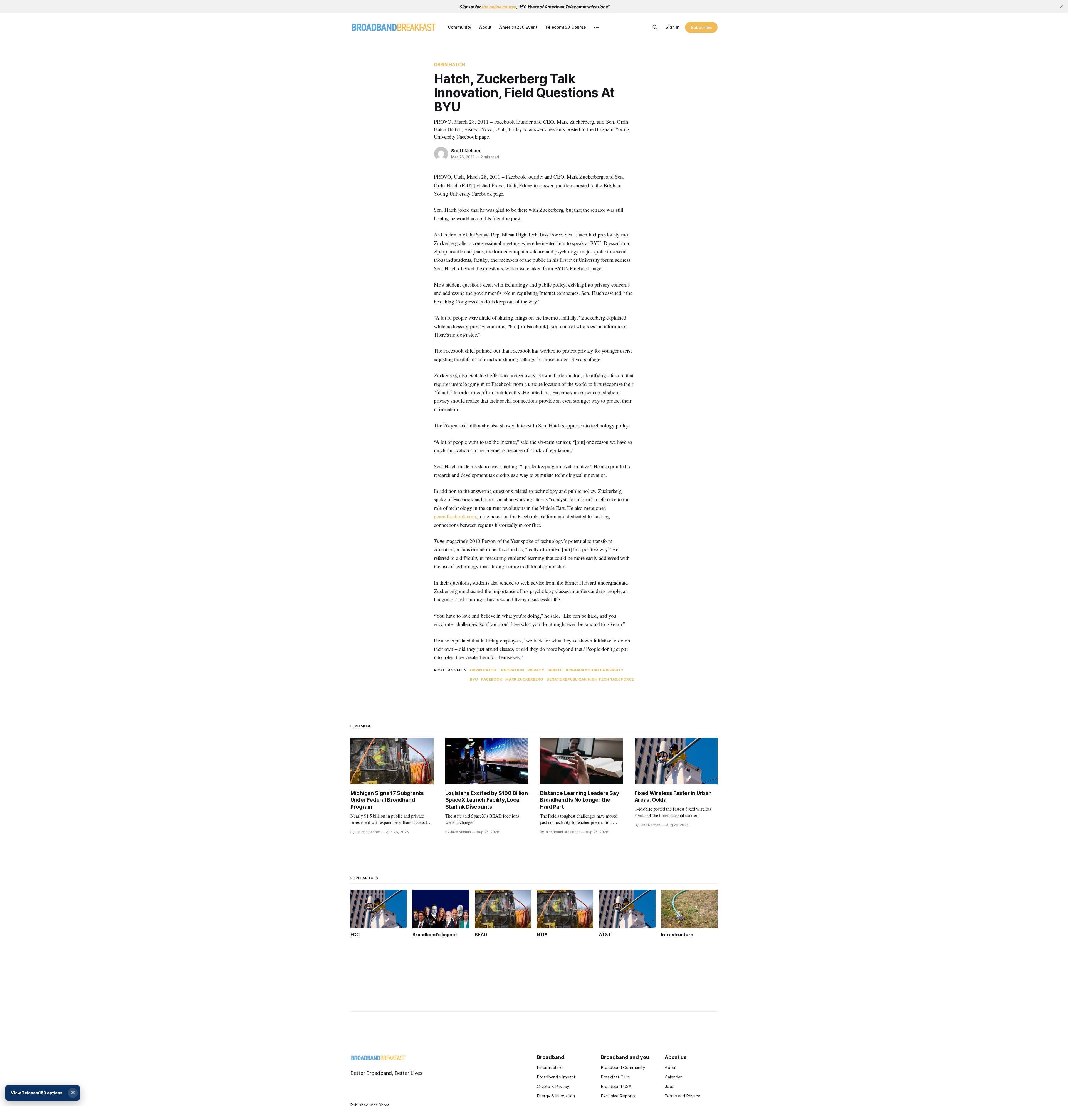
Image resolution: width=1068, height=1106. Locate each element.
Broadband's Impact (556, 1077)
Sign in (672, 27)
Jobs (669, 1086)
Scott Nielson (465, 150)
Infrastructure (550, 1067)
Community (459, 27)
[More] (596, 27)
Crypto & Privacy (553, 1086)
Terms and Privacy (682, 1095)
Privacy (535, 670)
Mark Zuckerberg (524, 679)
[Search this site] (655, 27)
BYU (474, 679)
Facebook (491, 679)
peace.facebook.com (455, 516)
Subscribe (701, 27)
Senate (555, 670)
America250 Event (518, 27)
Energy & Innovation (556, 1095)
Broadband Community (623, 1067)
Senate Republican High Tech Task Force (590, 679)
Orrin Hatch (449, 64)
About (485, 27)
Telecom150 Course (565, 27)
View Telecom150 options (37, 1092)
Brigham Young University (595, 670)
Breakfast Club (615, 1077)
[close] (1061, 6)
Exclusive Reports (618, 1095)
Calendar (673, 1077)
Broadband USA (616, 1086)
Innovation (512, 670)
